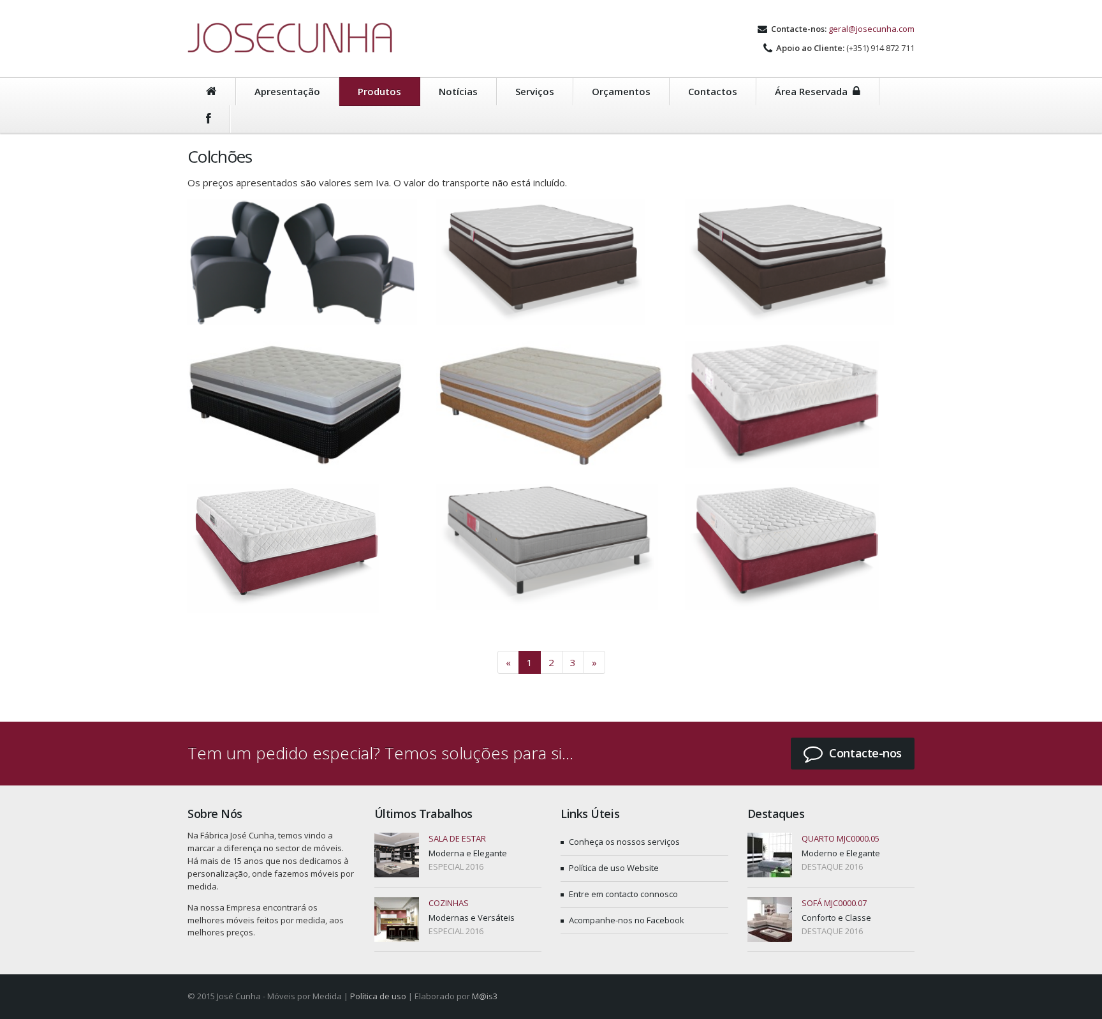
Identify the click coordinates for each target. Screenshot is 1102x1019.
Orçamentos (621, 91)
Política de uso (378, 996)
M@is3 (484, 996)
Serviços (534, 91)
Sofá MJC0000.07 (834, 903)
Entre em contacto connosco (623, 894)
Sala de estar (457, 838)
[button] (853, 754)
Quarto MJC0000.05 (840, 838)
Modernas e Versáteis (472, 917)
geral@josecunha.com (871, 28)
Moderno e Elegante (841, 853)
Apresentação (287, 91)
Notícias (458, 91)
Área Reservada (814, 91)
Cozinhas (449, 903)
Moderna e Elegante (468, 853)
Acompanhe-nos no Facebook (626, 920)
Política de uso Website (614, 868)
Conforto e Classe (836, 917)
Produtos (379, 91)
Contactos (712, 91)
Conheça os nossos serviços (624, 841)
